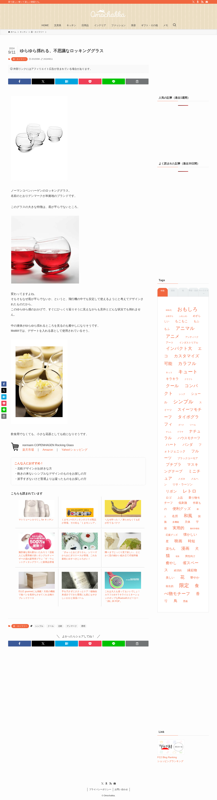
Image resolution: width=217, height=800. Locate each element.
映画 (178, 541)
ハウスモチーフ (189, 438)
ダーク (181, 425)
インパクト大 (179, 348)
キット (169, 372)
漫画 (185, 548)
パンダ (188, 444)
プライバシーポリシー (100, 789)
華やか (194, 577)
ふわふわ (183, 316)
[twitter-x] (193, 2)
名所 (175, 516)
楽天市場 (28, 449)
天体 (187, 521)
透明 (83, 626)
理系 (177, 556)
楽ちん (170, 548)
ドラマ (180, 432)
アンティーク (192, 337)
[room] (198, 2)
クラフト (188, 379)
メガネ (181, 478)
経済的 (178, 570)
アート (169, 342)
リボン (171, 491)
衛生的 (169, 586)
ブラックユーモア (187, 458)
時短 (191, 541)
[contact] (206, 2)
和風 (188, 515)
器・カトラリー (19, 59)
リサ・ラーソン (182, 484)
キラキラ (172, 379)
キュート (188, 371)
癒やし (171, 563)
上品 (180, 497)
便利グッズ (182, 509)
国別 (173, 290)
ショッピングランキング (170, 761)
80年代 (169, 310)
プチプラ (173, 464)
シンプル (39, 626)
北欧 (60, 626)
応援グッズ (172, 534)
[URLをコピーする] (137, 81)
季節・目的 (193, 290)
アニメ (173, 336)
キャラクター (203, 291)
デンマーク (72, 626)
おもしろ (187, 309)
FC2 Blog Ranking (167, 757)
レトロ (189, 491)
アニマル (185, 328)
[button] (19, 81)
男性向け (190, 556)
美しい (170, 577)
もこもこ (181, 321)
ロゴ (169, 497)
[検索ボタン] (174, 25)
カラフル (187, 363)
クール (51, 626)
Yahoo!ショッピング (74, 449)
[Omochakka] (108, 13)
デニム (168, 432)
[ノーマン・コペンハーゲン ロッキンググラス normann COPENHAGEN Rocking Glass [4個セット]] (39, 179)
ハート (171, 445)
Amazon (48, 449)
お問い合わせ (121, 789)
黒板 (185, 601)
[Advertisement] (183, 67)
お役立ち (169, 316)
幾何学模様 (194, 529)
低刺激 (183, 502)
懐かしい (190, 534)
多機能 (175, 522)
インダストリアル (188, 342)
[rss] (202, 2)
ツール (193, 425)
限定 (184, 585)
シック (182, 394)
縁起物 (192, 570)
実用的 (178, 528)
